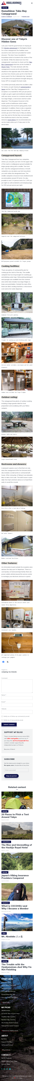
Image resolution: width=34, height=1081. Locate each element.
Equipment (6, 902)
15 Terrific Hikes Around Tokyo (10, 1013)
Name (3, 695)
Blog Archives (6, 1050)
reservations (12, 120)
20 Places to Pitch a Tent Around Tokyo (15, 815)
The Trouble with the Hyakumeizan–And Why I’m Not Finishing (16, 967)
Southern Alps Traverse (8, 1016)
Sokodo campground (10, 48)
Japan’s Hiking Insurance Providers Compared (15, 876)
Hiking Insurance (6, 988)
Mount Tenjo (5, 67)
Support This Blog (6, 1042)
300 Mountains (5, 1010)
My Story (4, 1039)
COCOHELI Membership (8, 991)
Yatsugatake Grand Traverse (10, 1026)
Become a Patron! (9, 749)
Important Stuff (6, 982)
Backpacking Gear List (8, 994)
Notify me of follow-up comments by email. (17, 716)
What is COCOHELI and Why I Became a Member (15, 907)
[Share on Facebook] (3, 662)
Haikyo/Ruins (6, 841)
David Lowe (25, 16)
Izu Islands (13, 672)
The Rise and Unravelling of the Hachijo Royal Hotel (16, 846)
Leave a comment (6, 16)
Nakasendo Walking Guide (10, 1030)
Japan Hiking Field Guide (8, 985)
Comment (4, 678)
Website (3, 709)
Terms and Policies (7, 1045)
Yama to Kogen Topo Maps (9, 997)
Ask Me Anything (6, 1058)
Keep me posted (11, 776)
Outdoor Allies (5, 1064)
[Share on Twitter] (8, 662)
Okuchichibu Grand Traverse (9, 1023)
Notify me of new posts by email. (13, 720)
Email (3, 702)
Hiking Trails (5, 1002)
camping (4, 672)
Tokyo (20, 1078)
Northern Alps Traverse (8, 1020)
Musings (5, 7)
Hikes (4, 933)
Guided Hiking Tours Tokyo (9, 1061)
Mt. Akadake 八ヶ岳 (12, 936)
